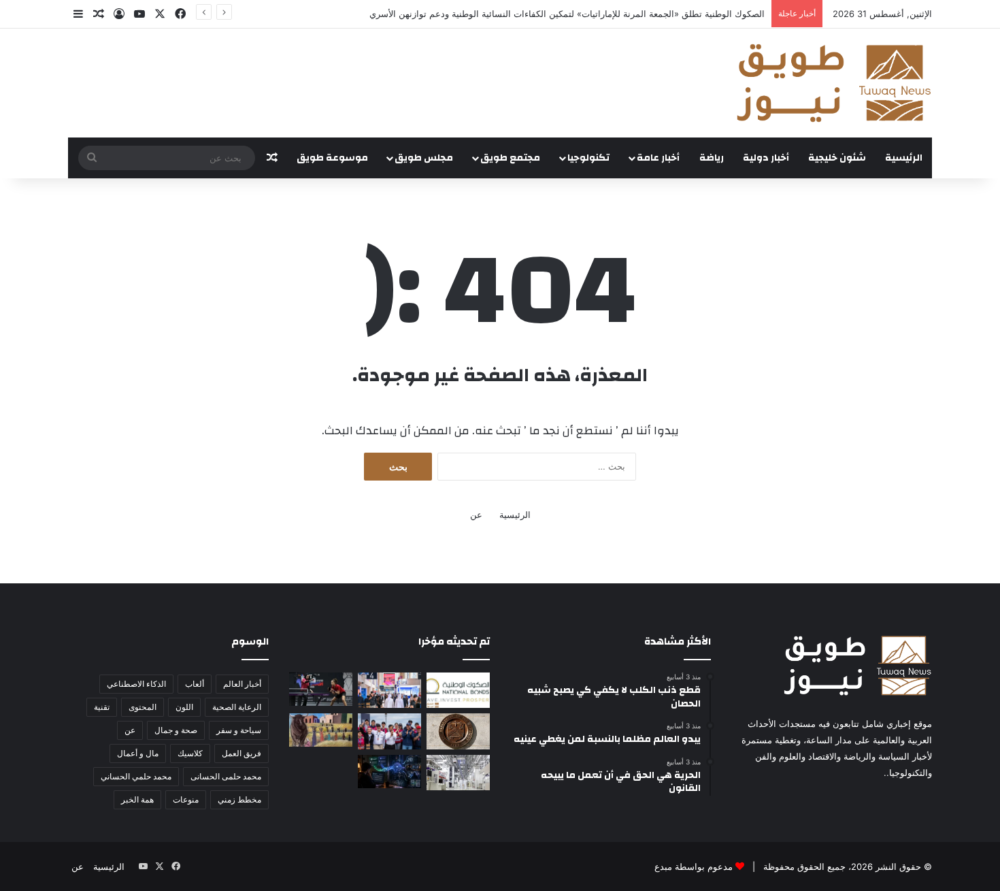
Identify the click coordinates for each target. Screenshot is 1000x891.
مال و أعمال (138, 753)
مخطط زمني (239, 799)
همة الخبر (137, 799)
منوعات (186, 799)
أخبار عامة (658, 158)
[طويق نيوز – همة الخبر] (833, 83)
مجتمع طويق (510, 158)
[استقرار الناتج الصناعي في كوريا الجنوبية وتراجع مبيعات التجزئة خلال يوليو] (458, 772)
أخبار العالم (242, 684)
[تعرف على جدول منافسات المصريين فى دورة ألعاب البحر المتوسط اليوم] (320, 689)
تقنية (102, 707)
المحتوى (142, 707)
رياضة (711, 158)
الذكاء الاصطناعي (136, 684)
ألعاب (194, 684)
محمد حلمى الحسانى (225, 776)
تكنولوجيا (588, 158)
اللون (184, 707)
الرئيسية (903, 158)
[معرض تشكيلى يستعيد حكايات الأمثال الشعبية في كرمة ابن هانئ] (320, 730)
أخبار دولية (766, 158)
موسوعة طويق (332, 158)
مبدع (663, 866)
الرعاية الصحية (236, 707)
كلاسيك (190, 753)
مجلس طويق (424, 158)
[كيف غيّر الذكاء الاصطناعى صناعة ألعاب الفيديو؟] (389, 771)
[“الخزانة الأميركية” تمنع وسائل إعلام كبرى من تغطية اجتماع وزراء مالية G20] (458, 731)
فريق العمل (241, 753)
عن (476, 514)
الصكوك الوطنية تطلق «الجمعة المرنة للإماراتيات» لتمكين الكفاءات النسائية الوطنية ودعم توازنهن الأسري (567, 13)
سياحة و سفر (238, 730)
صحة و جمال (175, 730)
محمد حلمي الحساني (136, 776)
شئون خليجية (837, 158)
